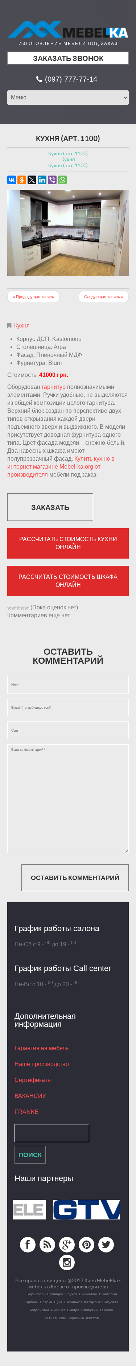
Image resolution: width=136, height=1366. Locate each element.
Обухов (71, 1294)
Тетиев (51, 1318)
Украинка (76, 1318)
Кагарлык (92, 1302)
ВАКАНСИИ (31, 1096)
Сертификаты (33, 1080)
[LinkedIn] (42, 180)
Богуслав (110, 1302)
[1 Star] (9, 608)
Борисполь (35, 1294)
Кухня (22, 325)
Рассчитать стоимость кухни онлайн (68, 543)
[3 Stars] (18, 608)
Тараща (106, 1310)
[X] (32, 180)
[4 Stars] (22, 608)
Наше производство (42, 1064)
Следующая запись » (103, 297)
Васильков (73, 1302)
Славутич (89, 1310)
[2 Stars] (14, 608)
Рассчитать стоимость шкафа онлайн (68, 581)
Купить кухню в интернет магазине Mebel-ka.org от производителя (61, 467)
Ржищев (58, 1310)
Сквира (73, 1310)
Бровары (55, 1294)
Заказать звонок (68, 58)
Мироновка (39, 1310)
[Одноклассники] (21, 180)
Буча (58, 1302)
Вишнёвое (88, 1294)
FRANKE (27, 1112)
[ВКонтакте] (11, 180)
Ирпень (31, 1302)
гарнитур (54, 387)
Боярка (46, 1302)
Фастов (92, 1318)
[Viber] (52, 180)
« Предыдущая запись (33, 297)
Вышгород (108, 1294)
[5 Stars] (27, 608)
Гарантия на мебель (42, 1048)
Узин (62, 1318)
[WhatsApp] (62, 180)
